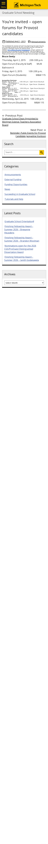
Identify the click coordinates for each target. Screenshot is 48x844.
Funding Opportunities (16, 184)
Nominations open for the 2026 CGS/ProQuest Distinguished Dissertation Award (20, 249)
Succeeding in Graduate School (20, 194)
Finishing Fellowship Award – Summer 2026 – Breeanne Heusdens (18, 229)
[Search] (41, 152)
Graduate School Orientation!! (19, 221)
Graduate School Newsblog (18, 12)
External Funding (13, 179)
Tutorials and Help (14, 199)
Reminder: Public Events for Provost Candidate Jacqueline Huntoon (28, 134)
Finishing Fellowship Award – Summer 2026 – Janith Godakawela (21, 258)
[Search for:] (21, 152)
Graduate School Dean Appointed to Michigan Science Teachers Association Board (21, 121)
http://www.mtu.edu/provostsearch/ (18, 50)
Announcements (38, 41)
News (7, 189)
